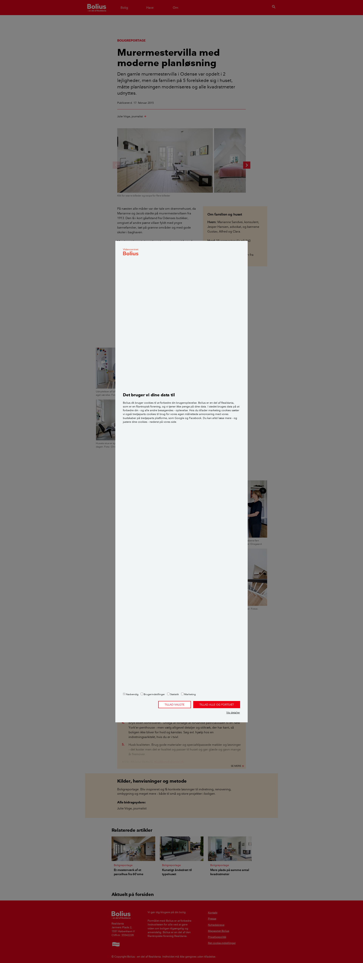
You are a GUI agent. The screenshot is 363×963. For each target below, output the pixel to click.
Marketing (190, 694)
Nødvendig (131, 694)
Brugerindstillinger (154, 694)
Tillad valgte (175, 704)
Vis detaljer (233, 712)
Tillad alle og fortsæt (216, 704)
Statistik (174, 694)
